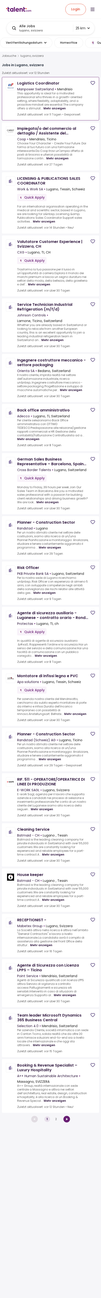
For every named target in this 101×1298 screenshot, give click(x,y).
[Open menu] (92, 9)
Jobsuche (9, 55)
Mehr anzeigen (54, 108)
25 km (80, 28)
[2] (66, 1119)
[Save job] (92, 83)
